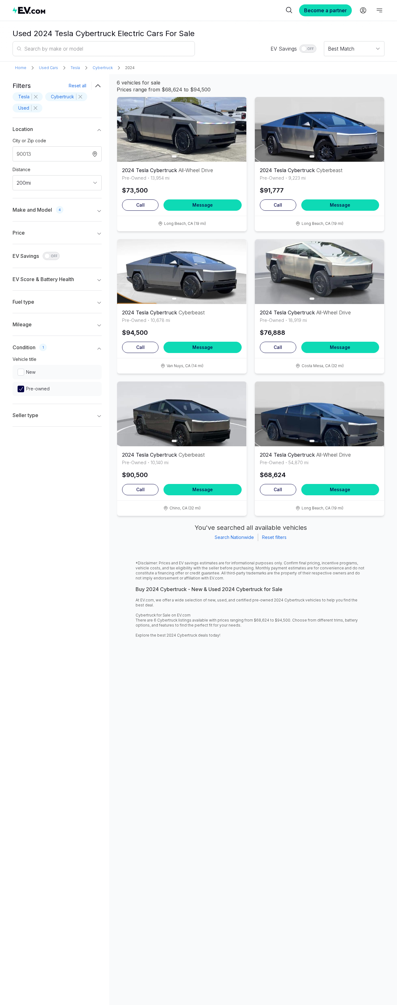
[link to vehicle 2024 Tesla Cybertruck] (181, 129)
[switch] (307, 49)
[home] (148, 10)
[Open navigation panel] (379, 10)
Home (20, 67)
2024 (130, 67)
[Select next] (237, 126)
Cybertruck (103, 67)
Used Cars (48, 67)
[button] (57, 130)
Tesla (75, 67)
